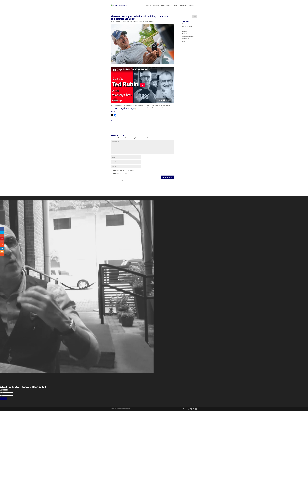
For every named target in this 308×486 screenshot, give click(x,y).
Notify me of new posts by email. (121, 173)
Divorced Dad (185, 24)
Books (162, 5)
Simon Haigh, (145, 107)
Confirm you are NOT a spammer (121, 181)
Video (183, 41)
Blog (175, 5)
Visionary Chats (167, 107)
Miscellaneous (185, 33)
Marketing (135, 21)
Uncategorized (186, 38)
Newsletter (183, 5)
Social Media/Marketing (146, 21)
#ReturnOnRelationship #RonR (119, 109)
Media (168, 5)
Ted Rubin (115, 21)
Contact (191, 5)
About (147, 5)
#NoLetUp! (130, 109)
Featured (129, 21)
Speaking (156, 5)
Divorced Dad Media (187, 26)
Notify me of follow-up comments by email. (124, 170)
